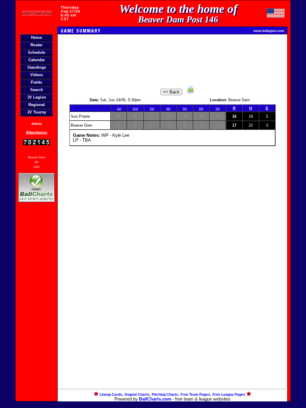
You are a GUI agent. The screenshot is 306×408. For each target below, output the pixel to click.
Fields (36, 82)
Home (36, 37)
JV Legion (36, 97)
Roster (36, 45)
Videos (36, 75)
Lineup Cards (111, 394)
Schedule (36, 52)
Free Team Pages (195, 394)
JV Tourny (36, 112)
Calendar (36, 60)
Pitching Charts (165, 394)
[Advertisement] (36, 306)
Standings (36, 67)
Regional (36, 104)
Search (36, 90)
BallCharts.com (155, 399)
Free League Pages (228, 394)
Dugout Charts (137, 394)
